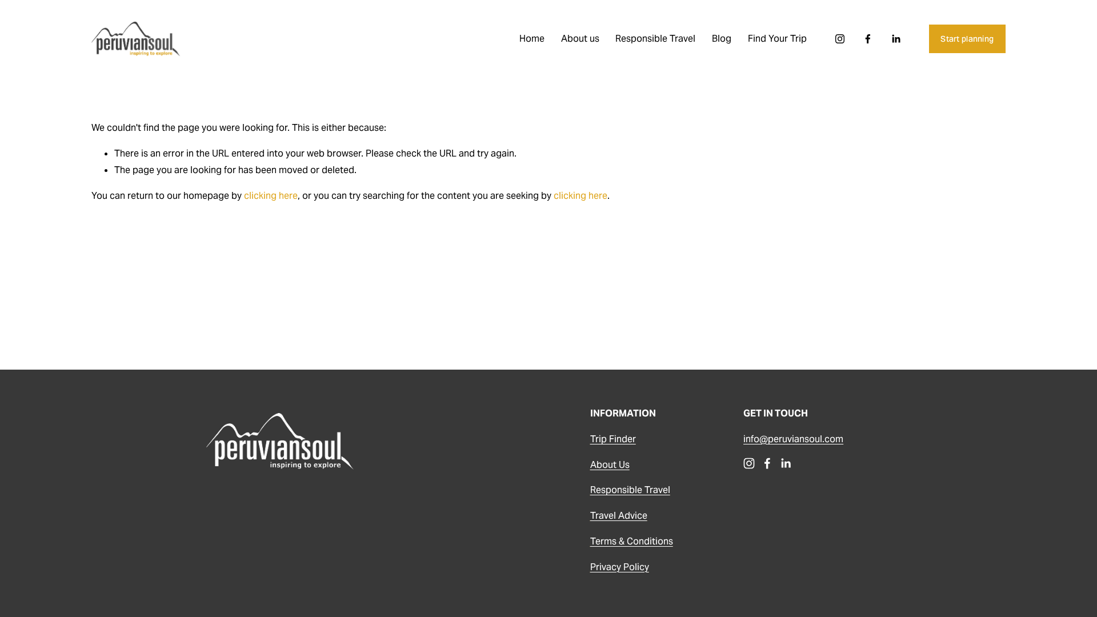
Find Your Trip (777, 39)
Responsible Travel (655, 39)
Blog (721, 39)
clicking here (271, 196)
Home (532, 39)
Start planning (967, 39)
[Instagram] (840, 39)
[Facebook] (868, 39)
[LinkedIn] (896, 39)
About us (580, 39)
